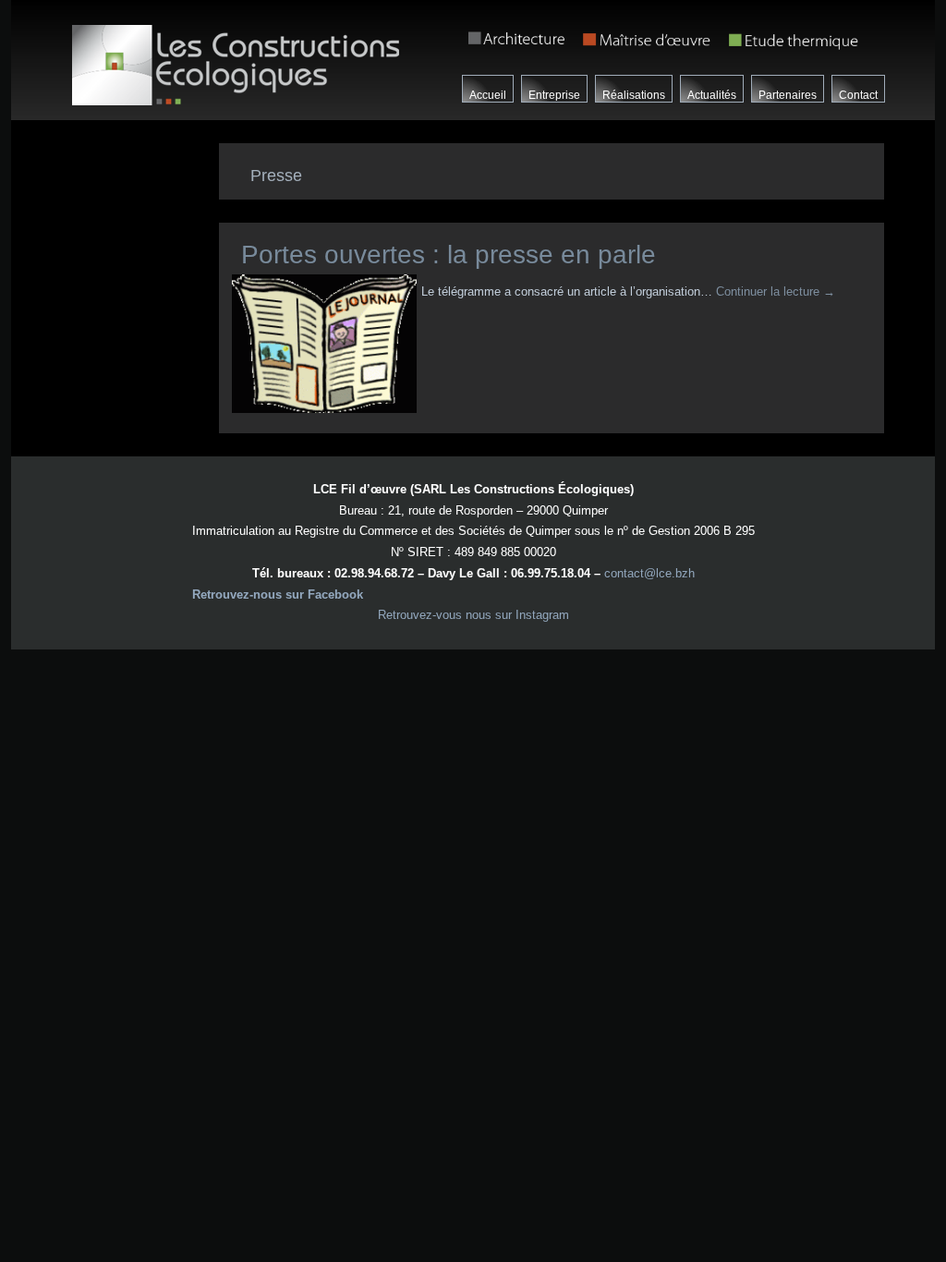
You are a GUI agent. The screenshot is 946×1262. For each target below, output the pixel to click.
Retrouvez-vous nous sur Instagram (473, 615)
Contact (858, 95)
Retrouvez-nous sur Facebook (277, 594)
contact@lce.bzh (649, 573)
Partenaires (787, 95)
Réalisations (633, 95)
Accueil (487, 95)
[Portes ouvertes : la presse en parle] (326, 413)
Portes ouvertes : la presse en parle (448, 254)
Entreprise (554, 95)
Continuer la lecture (775, 291)
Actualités (711, 95)
